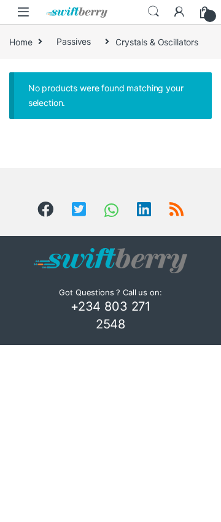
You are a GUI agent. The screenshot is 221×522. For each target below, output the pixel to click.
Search (153, 11)
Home (20, 41)
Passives (73, 41)
